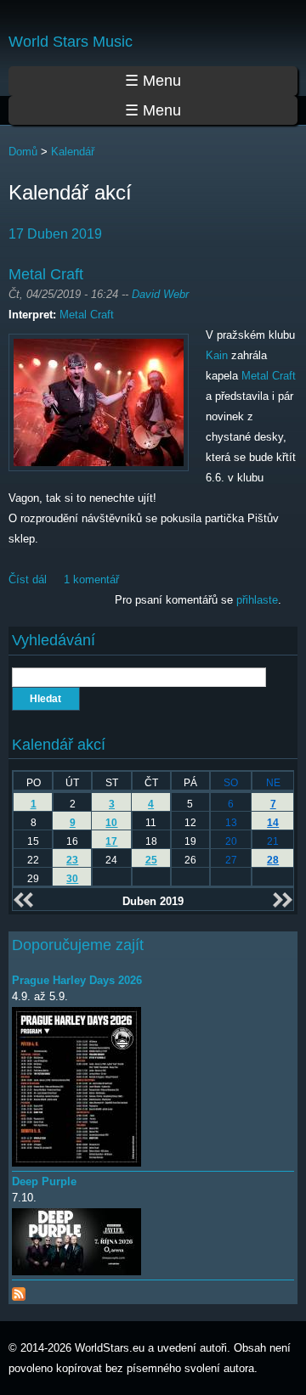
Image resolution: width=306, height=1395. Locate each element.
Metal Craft (45, 274)
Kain (217, 355)
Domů (22, 151)
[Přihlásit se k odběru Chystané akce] (19, 1290)
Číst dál (27, 579)
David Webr (160, 294)
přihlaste (257, 599)
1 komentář (91, 579)
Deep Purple (44, 1181)
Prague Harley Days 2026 (77, 980)
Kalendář (72, 151)
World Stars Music (70, 41)
